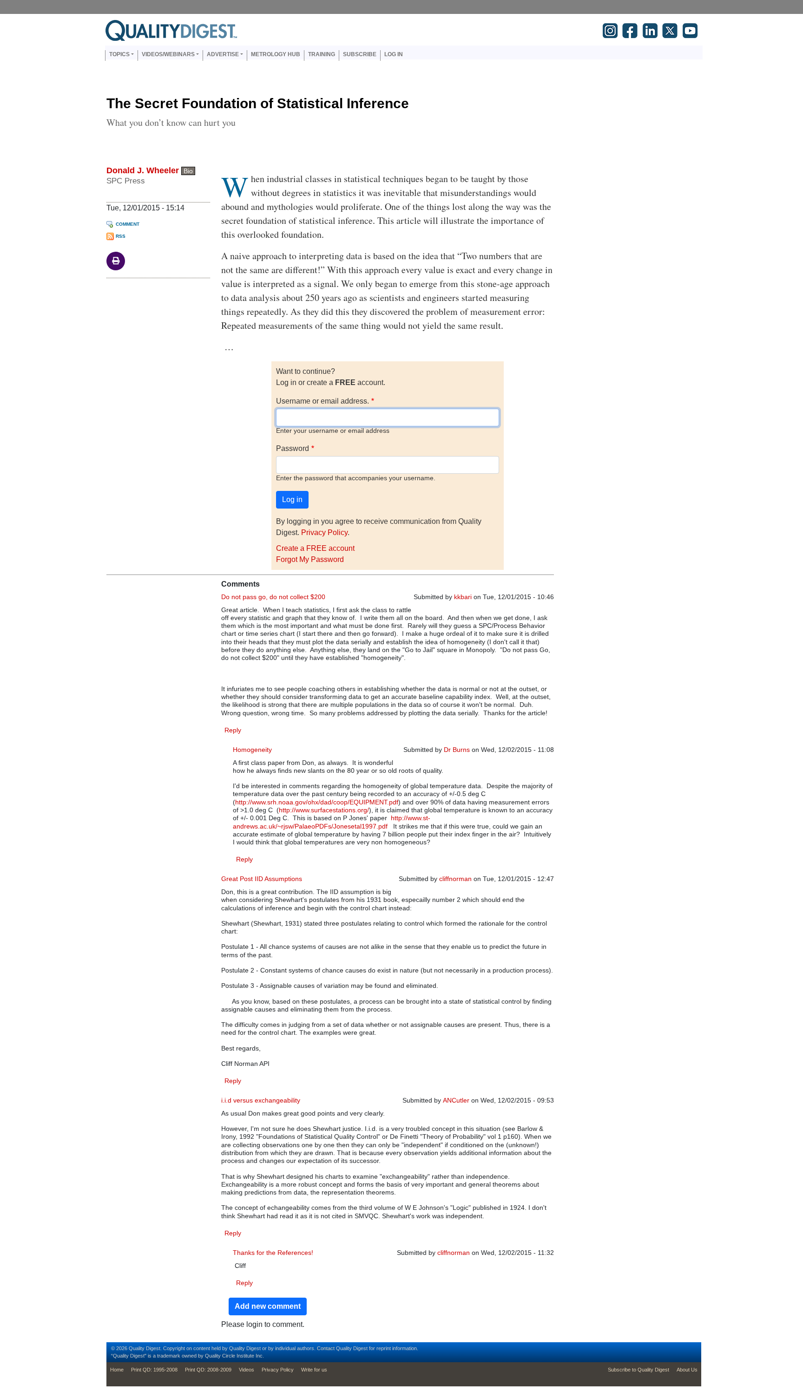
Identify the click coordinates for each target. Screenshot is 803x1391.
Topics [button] (119, 54)
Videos (246, 1369)
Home (117, 1369)
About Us (687, 1369)
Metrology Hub (275, 54)
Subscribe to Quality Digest (638, 1369)
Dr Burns (457, 749)
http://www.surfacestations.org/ (324, 810)
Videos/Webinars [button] (168, 54)
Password (292, 448)
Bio (188, 171)
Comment (127, 224)
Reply (232, 730)
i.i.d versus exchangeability (260, 1100)
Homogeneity (252, 749)
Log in (393, 54)
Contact (326, 1348)
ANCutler (456, 1100)
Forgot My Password (310, 559)
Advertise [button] (223, 54)
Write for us (314, 1369)
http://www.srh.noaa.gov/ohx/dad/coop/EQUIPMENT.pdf (316, 802)
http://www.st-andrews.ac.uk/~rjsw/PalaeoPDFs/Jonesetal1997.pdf (331, 821)
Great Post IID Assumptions (261, 878)
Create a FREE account (315, 548)
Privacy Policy (324, 532)
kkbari (463, 597)
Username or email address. (322, 401)
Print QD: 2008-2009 (208, 1369)
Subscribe (359, 54)
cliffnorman (455, 878)
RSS (120, 236)
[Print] (115, 260)
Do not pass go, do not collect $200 (273, 597)
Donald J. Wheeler (142, 170)
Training (321, 54)
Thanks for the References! (273, 1252)
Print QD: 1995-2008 (154, 1369)
